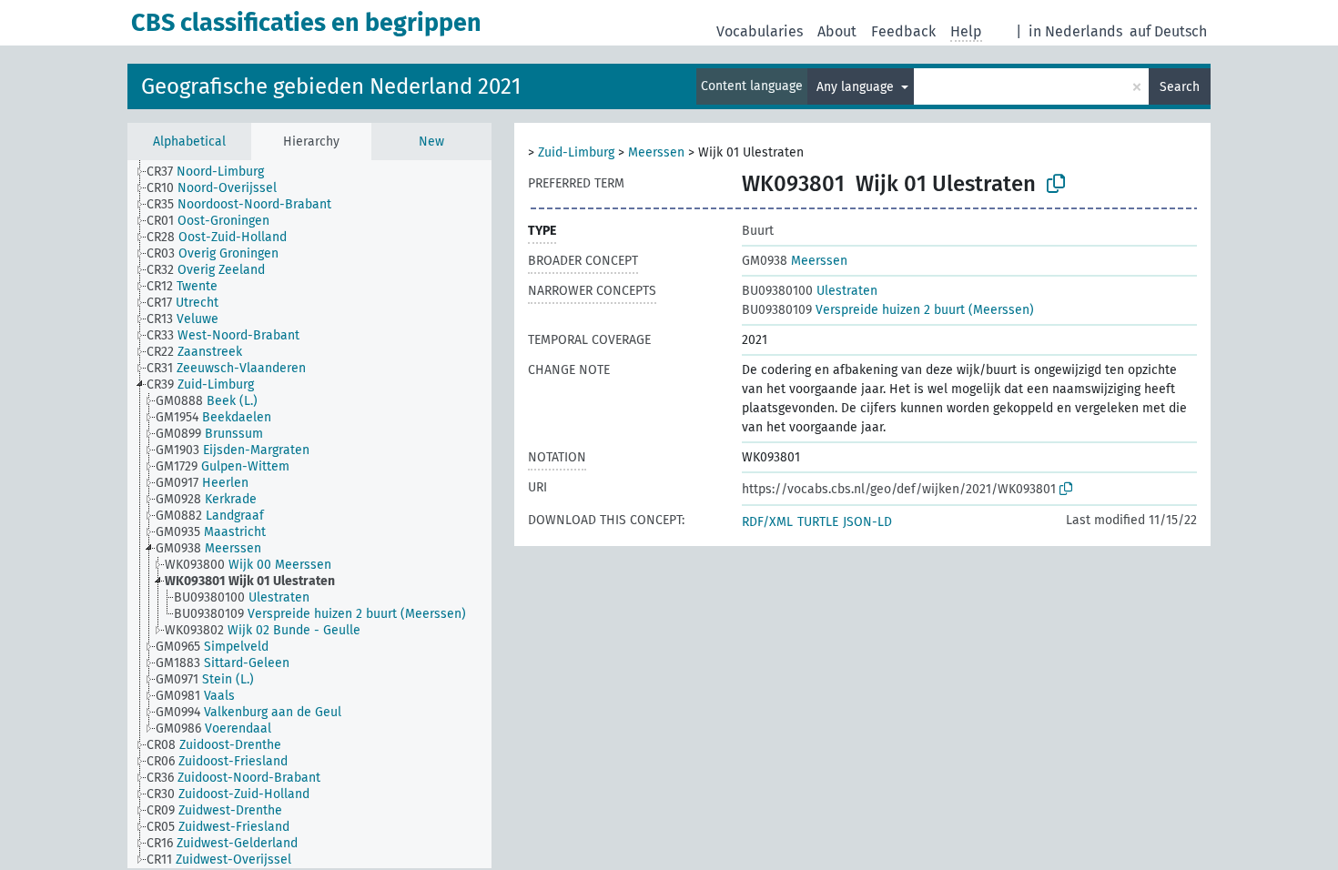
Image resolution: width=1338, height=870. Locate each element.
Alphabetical (189, 141)
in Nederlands (1075, 31)
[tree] (309, 514)
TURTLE (817, 522)
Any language (856, 87)
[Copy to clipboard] (1056, 183)
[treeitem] (213, 172)
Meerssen (656, 152)
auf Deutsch (1168, 31)
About (837, 31)
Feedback (903, 31)
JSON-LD (867, 522)
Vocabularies (759, 31)
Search (1180, 87)
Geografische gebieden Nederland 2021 (331, 86)
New (431, 141)
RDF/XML (767, 522)
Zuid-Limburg (576, 152)
